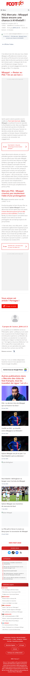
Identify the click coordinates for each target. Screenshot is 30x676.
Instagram (19, 639)
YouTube (9, 641)
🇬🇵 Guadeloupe (6, 614)
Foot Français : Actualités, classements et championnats (13, 563)
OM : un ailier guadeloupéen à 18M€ (10, 616)
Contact (15, 649)
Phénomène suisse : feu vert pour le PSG (11, 592)
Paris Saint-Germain (14, 121)
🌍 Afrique (5, 623)
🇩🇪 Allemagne (6, 605)
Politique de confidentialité (15, 652)
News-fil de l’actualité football (10, 570)
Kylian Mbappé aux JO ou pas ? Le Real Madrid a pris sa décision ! (14, 455)
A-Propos (21, 645)
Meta (14, 639)
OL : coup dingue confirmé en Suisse (10, 589)
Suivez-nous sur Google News (13, 370)
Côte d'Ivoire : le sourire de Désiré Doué (11, 629)
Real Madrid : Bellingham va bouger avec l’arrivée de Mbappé (13, 480)
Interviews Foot (7, 639)
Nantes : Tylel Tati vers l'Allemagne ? (10, 607)
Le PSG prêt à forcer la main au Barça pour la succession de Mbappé (15, 530)
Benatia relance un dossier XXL (9, 598)
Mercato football (20, 637)
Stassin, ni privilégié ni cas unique (9, 603)
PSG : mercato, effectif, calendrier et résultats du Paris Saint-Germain (14, 578)
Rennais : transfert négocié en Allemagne (11, 609)
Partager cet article (11, 306)
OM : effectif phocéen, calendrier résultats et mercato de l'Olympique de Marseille (14, 574)
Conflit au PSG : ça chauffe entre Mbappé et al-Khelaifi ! (12, 429)
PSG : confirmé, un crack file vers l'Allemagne (12, 611)
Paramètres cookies (17, 641)
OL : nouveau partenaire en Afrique (10, 625)
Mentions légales (10, 645)
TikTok (25, 639)
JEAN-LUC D (23, 326)
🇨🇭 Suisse (5, 587)
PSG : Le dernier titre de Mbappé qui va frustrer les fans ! (13, 404)
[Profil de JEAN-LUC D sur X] (14, 351)
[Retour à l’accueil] (15, 4)
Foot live (13, 637)
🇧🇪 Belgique (5, 596)
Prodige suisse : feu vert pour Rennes (10, 594)
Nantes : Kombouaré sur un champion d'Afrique (13, 627)
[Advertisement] (15, 97)
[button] (28, 10)
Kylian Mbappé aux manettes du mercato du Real (12, 505)
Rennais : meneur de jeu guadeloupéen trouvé (12, 618)
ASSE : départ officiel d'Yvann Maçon (10, 620)
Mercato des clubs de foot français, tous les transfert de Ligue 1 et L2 (13, 567)
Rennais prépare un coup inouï (9, 600)
